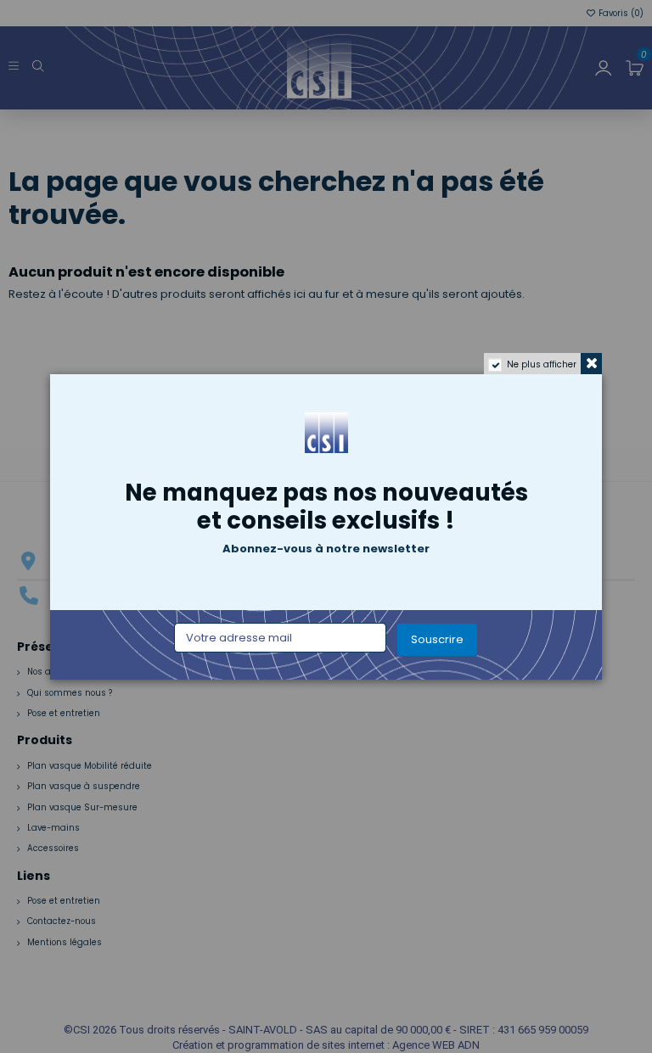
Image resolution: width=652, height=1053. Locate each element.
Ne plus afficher (541, 364)
